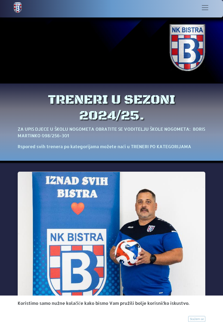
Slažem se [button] (197, 319)
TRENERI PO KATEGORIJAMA (161, 146)
